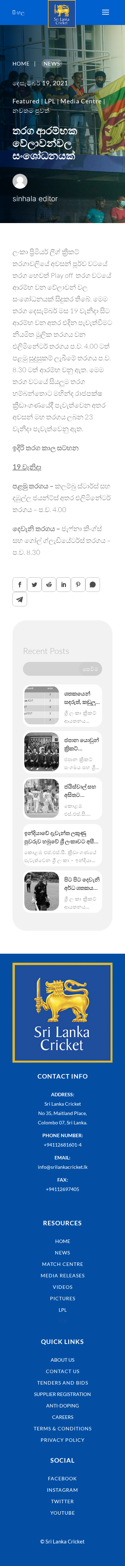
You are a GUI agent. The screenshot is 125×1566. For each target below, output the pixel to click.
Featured (26, 101)
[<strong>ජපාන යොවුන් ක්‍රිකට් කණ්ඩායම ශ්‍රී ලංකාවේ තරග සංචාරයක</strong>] (41, 751)
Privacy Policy (63, 1440)
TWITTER (62, 1501)
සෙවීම (91, 669)
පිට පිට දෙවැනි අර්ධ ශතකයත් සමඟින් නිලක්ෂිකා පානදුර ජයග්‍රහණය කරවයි (82, 884)
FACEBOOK (62, 1478)
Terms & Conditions (63, 1428)
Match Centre (62, 1264)
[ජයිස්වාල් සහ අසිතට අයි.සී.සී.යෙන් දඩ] (41, 798)
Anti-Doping (62, 1405)
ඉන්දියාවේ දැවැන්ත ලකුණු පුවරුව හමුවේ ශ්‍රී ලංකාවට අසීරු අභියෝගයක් (61, 837)
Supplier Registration (62, 1394)
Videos (63, 1287)
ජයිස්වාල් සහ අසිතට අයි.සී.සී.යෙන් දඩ (81, 791)
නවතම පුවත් (31, 110)
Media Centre (81, 101)
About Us (62, 1360)
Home (62, 1241)
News (62, 1253)
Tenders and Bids (62, 1383)
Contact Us (63, 1371)
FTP (62, 1321)
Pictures (62, 1298)
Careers (62, 1417)
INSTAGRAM (62, 1490)
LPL (50, 101)
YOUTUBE (62, 1513)
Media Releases (63, 1275)
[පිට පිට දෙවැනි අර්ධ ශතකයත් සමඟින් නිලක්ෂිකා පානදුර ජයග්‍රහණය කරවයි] (41, 891)
